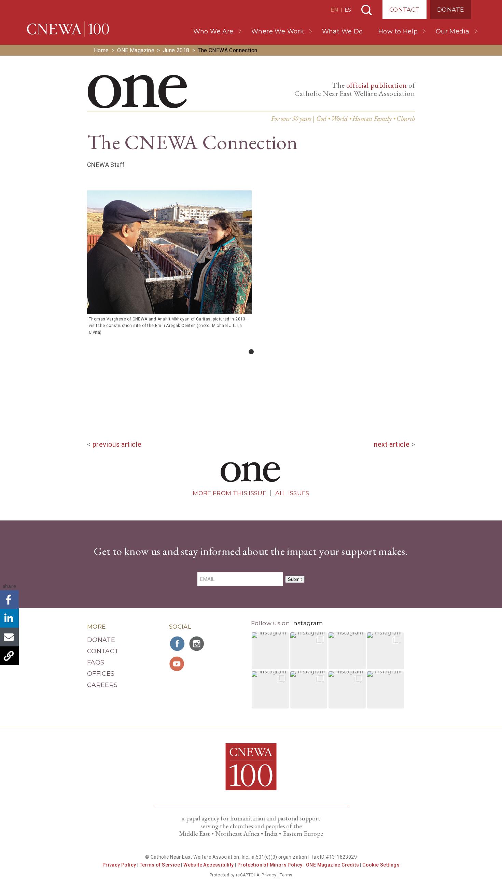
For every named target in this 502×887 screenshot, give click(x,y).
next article (391, 444)
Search (367, 10)
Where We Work (277, 31)
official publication (376, 85)
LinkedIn (9, 618)
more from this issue (229, 493)
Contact (404, 9)
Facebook (9, 599)
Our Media (453, 31)
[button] (270, 651)
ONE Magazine (135, 50)
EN (334, 9)
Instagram (307, 623)
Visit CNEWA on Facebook (177, 643)
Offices (101, 673)
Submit (295, 579)
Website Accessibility (208, 865)
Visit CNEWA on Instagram (197, 643)
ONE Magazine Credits (332, 865)
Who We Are (213, 31)
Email (9, 637)
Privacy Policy (119, 865)
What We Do (342, 31)
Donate (450, 9)
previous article (117, 444)
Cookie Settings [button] (381, 865)
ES (348, 9)
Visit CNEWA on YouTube (177, 663)
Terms (286, 875)
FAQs (95, 662)
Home (101, 50)
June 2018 (176, 50)
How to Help (398, 31)
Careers (102, 685)
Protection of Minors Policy (270, 865)
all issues (292, 493)
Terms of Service (160, 865)
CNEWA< (68, 29)
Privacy (269, 875)
